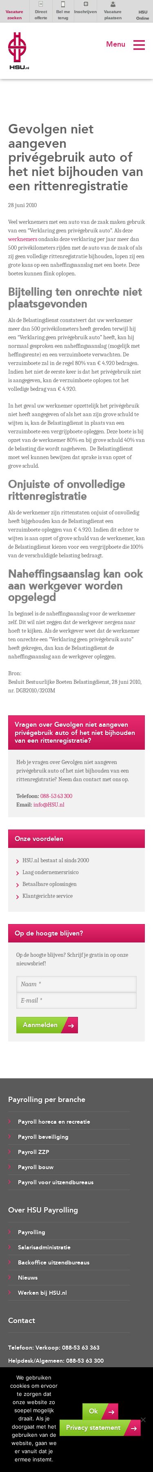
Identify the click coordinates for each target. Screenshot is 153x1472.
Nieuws (28, 1277)
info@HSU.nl (48, 804)
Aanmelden (40, 1025)
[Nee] (143, 1420)
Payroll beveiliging (43, 1137)
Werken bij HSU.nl (42, 1292)
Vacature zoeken (14, 14)
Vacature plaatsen (113, 14)
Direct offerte (41, 14)
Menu (115, 44)
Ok (93, 1411)
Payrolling (31, 1232)
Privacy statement (93, 1427)
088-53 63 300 (56, 796)
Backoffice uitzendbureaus (53, 1262)
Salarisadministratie (44, 1247)
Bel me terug (63, 14)
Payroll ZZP (33, 1152)
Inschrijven (85, 11)
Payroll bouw (35, 1167)
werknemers (22, 239)
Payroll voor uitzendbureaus (55, 1182)
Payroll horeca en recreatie (54, 1121)
